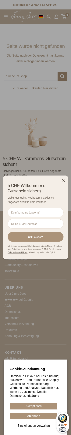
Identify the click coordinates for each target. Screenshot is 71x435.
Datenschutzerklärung (24, 395)
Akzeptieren (34, 406)
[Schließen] (63, 180)
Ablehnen (33, 416)
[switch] (62, 429)
